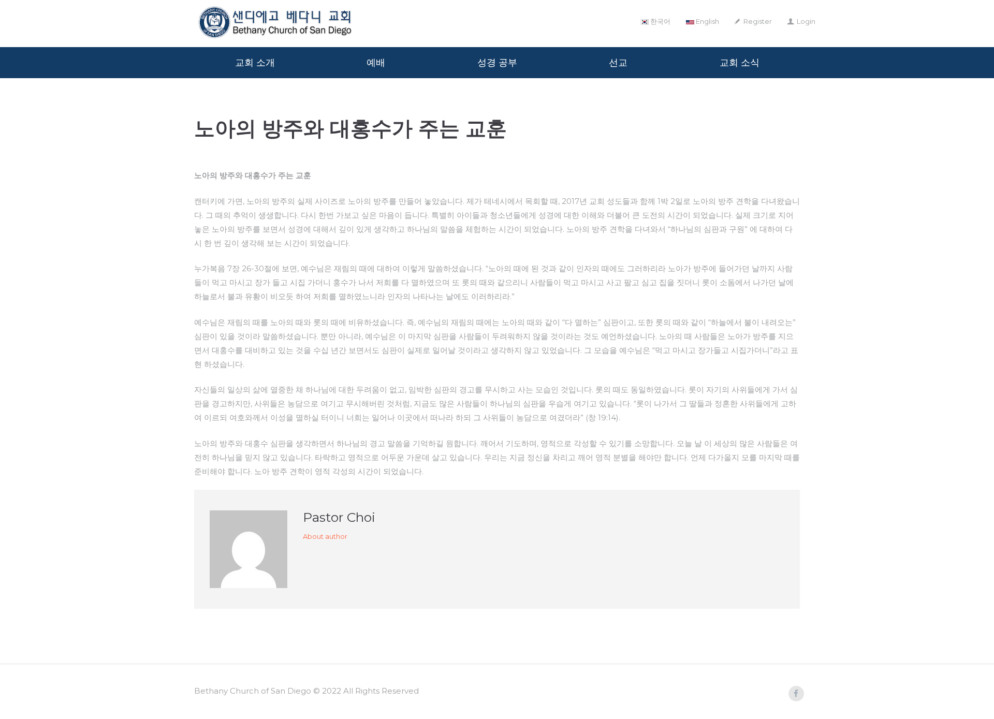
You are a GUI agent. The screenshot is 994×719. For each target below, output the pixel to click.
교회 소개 (255, 62)
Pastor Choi (339, 517)
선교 (618, 62)
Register (757, 21)
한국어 (659, 21)
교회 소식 (739, 62)
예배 (376, 62)
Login (806, 21)
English (706, 21)
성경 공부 (497, 62)
